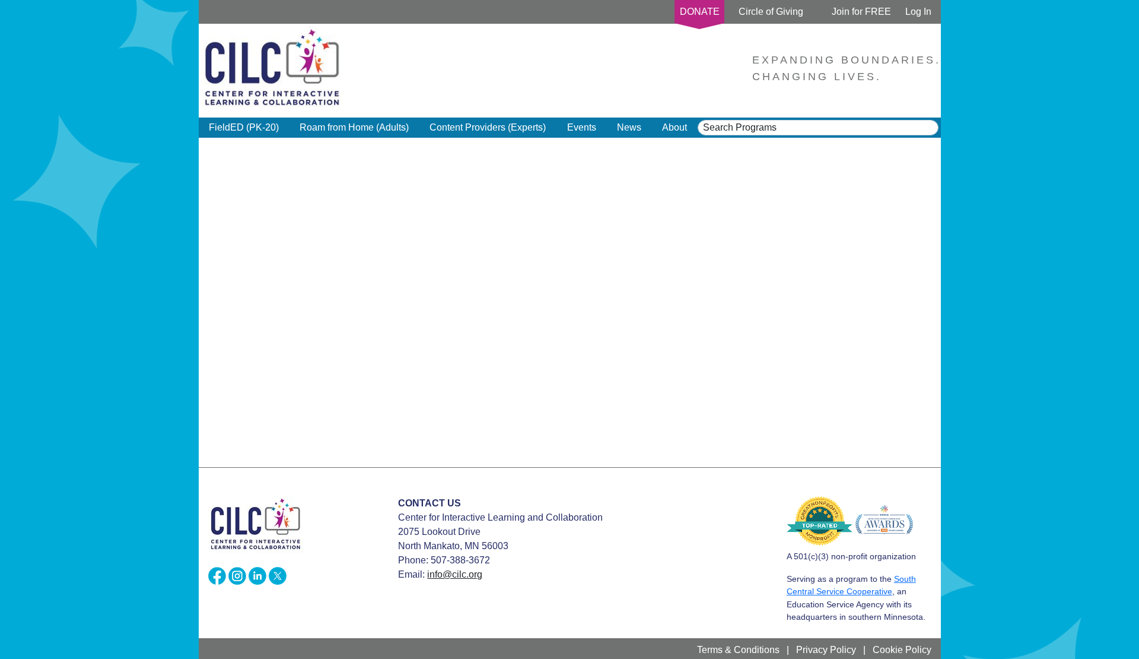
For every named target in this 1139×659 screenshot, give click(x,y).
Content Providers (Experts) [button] (487, 127)
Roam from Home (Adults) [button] (354, 127)
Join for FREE (861, 12)
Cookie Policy (902, 650)
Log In (918, 12)
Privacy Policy (826, 650)
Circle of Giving (771, 12)
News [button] (629, 127)
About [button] (674, 127)
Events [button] (581, 127)
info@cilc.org (454, 574)
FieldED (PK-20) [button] (244, 127)
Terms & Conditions (738, 650)
